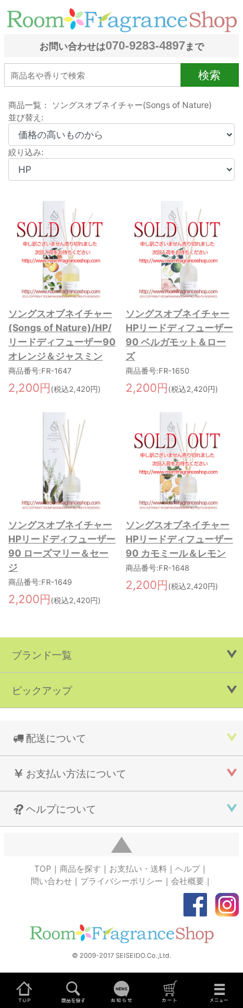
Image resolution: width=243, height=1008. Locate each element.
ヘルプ (187, 868)
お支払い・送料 (138, 868)
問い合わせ (51, 881)
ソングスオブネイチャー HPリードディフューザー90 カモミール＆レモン (179, 539)
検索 (209, 75)
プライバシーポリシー (121, 881)
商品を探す (80, 868)
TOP (42, 868)
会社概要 (187, 881)
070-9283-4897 (145, 45)
